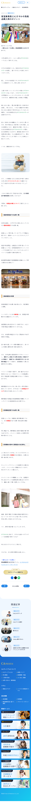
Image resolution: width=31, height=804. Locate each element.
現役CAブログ (16, 7)
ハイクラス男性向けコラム (23, 689)
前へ (5, 586)
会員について (21, 672)
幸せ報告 (5, 675)
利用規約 (20, 699)
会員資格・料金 (22, 675)
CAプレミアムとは (7, 672)
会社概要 (5, 699)
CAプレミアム (6, 7)
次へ (26, 586)
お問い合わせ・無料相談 (9, 680)
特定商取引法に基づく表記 (8, 702)
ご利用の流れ (6, 677)
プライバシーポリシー (23, 702)
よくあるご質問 (22, 677)
